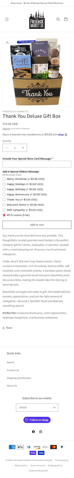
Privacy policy (61, 460)
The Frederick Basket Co (23, 460)
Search (10, 362)
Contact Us (13, 370)
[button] (7, 19)
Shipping (6, 128)
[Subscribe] (54, 408)
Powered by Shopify (43, 460)
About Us (12, 385)
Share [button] (9, 327)
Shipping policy (55, 465)
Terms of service (37, 465)
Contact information (38, 470)
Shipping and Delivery (19, 377)
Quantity (7, 140)
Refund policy (21, 465)
